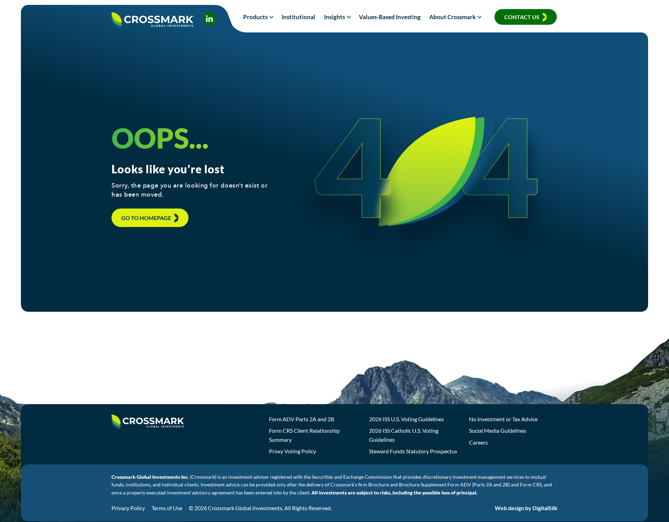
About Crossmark (452, 17)
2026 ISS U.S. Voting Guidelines (406, 419)
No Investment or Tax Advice (503, 419)
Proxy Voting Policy (292, 451)
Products (255, 17)
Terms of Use (167, 508)
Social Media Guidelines (497, 430)
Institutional (298, 17)
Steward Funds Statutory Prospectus (413, 451)
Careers (478, 442)
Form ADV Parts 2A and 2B (301, 419)
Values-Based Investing (390, 17)
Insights (334, 17)
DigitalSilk (545, 508)
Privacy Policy (128, 508)
